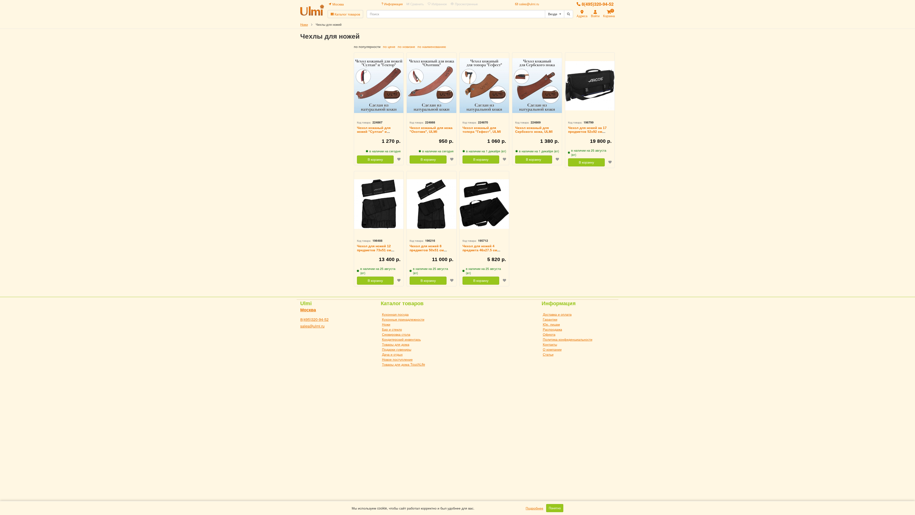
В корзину (375, 159)
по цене (389, 46)
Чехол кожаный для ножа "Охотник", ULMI (431, 130)
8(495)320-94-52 (598, 4)
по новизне (406, 46)
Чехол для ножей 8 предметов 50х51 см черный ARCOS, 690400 (429, 250)
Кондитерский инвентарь (401, 339)
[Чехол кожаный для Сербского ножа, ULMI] (537, 86)
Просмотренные (466, 4)
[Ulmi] (312, 10)
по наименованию (431, 46)
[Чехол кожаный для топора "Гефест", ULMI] (484, 86)
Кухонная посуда (395, 314)
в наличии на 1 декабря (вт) (486, 151)
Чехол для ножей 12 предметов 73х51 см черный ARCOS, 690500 (376, 250)
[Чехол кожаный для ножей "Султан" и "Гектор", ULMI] (378, 86)
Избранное (439, 4)
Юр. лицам (551, 324)
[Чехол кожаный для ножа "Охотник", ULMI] (431, 86)
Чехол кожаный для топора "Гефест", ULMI (482, 130)
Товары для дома (395, 344)
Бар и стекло (392, 329)
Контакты (550, 344)
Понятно (555, 508)
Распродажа (552, 329)
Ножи (386, 324)
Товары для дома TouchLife (403, 364)
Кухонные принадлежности (403, 319)
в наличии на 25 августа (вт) (588, 152)
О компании (552, 349)
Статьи (548, 354)
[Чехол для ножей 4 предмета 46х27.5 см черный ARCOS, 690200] (484, 204)
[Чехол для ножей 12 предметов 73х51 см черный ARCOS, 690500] (378, 204)
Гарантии (550, 319)
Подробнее (534, 508)
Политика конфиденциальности (567, 339)
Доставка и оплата (557, 314)
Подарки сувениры (396, 349)
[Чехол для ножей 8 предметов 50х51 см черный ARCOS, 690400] (431, 204)
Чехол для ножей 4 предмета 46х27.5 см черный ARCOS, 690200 (482, 250)
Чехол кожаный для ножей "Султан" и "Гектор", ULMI (374, 132)
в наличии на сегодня (385, 151)
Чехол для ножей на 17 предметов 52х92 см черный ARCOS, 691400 (587, 132)
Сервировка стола (396, 334)
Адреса (582, 16)
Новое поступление (397, 359)
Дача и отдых (392, 354)
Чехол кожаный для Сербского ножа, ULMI (534, 130)
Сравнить (416, 4)
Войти (595, 16)
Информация (393, 4)
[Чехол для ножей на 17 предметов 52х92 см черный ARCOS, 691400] (590, 86)
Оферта (549, 334)
